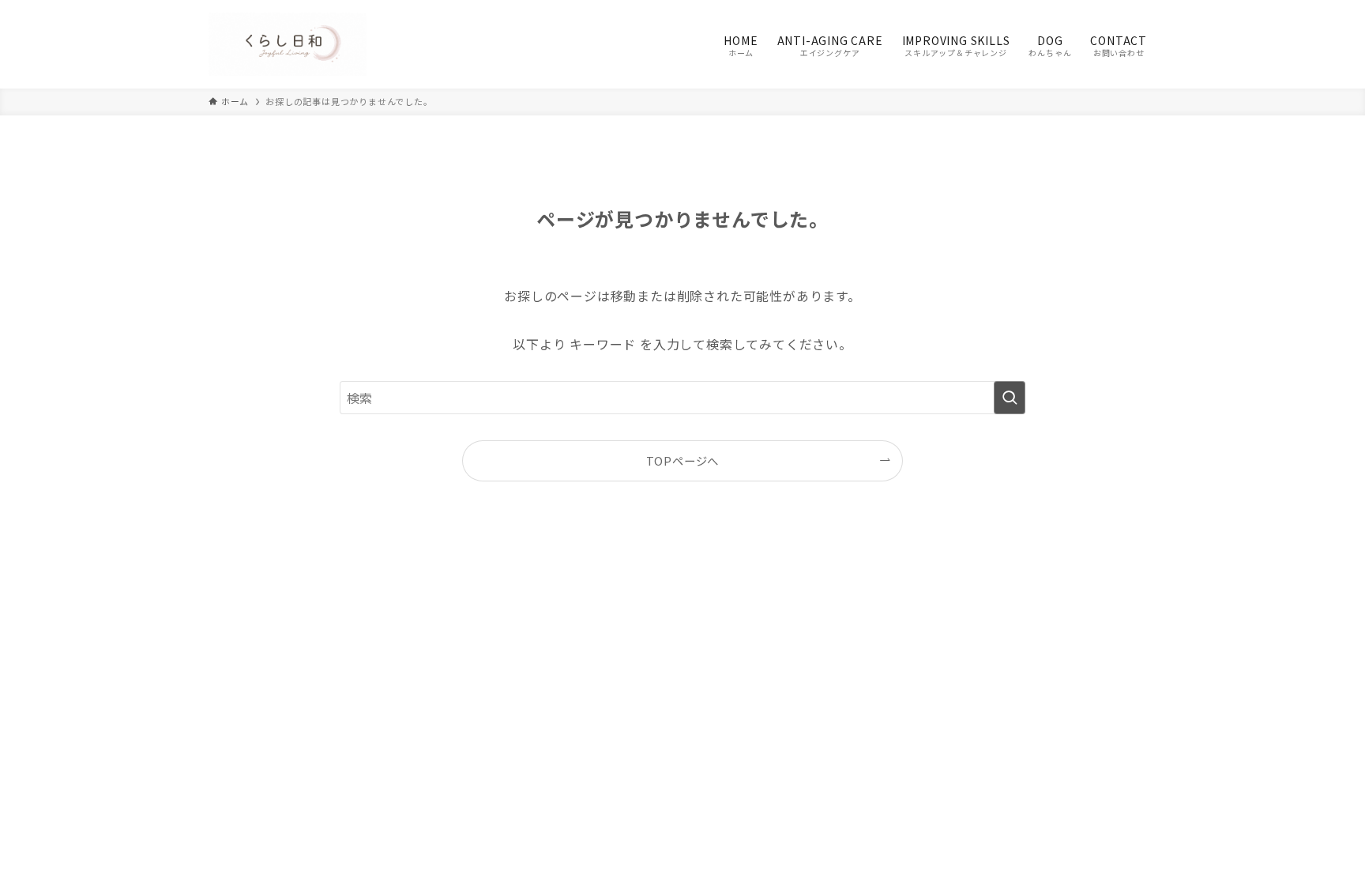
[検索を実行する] (1009, 397)
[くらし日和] (288, 44)
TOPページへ (683, 460)
